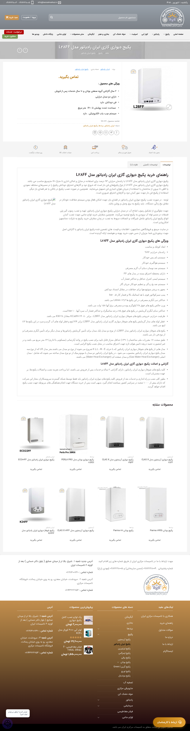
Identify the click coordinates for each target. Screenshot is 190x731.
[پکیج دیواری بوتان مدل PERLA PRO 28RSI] (75, 432)
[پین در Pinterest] (100, 132)
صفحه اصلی (178, 34)
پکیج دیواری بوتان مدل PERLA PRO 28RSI (77, 461)
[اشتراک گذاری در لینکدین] (94, 132)
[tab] (166, 165)
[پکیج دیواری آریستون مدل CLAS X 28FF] (154, 432)
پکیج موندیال (124, 676)
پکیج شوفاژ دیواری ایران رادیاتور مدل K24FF (38, 532)
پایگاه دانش (48, 34)
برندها (101, 125)
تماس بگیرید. (68, 77)
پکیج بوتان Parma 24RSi (161, 530)
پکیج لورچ (125, 671)
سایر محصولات (78, 34)
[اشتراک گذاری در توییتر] (111, 132)
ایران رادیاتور (105, 69)
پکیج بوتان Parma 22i (123, 530)
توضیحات (167, 164)
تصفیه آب (128, 683)
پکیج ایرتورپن (124, 648)
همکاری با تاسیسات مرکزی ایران (157, 616)
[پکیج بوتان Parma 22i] (115, 503)
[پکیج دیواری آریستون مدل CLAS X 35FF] (115, 432)
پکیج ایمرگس (124, 653)
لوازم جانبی (61, 34)
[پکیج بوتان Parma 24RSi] (154, 503)
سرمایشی (128, 706)
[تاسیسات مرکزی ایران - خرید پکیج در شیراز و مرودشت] (170, 17)
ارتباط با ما (167, 644)
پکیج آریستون (124, 639)
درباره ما (169, 637)
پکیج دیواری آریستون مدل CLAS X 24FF (75, 530)
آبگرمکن (91, 34)
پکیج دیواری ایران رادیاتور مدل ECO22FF (36, 459)
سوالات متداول (166, 630)
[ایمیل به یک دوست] (105, 132)
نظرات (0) (134, 164)
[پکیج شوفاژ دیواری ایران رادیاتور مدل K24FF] (36, 503)
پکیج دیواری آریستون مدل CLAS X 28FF (157, 461)
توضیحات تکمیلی (150, 164)
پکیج (167, 34)
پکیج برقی (125, 657)
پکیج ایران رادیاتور (88, 53)
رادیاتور (156, 34)
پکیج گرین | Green (122, 666)
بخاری (130, 623)
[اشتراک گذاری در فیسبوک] (116, 132)
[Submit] (51, 17)
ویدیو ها (35, 34)
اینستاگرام (168, 651)
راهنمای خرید (166, 623)
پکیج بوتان (125, 662)
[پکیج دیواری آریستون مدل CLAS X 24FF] (75, 503)
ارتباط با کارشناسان (167, 722)
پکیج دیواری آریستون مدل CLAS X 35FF (117, 461)
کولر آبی (144, 34)
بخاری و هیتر (103, 34)
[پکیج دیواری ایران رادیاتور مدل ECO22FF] (36, 432)
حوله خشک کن (119, 34)
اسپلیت (134, 34)
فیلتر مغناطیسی (125, 711)
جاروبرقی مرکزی (125, 688)
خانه (107, 53)
